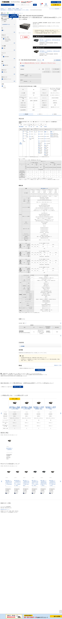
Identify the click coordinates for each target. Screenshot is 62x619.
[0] (41, 4)
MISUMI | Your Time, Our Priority (7, 1)
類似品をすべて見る (57, 365)
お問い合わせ (46, 5)
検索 (35, 4)
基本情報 (22, 346)
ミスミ (20, 13)
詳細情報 (55, 114)
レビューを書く (18, 386)
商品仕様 (26, 114)
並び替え (51, 327)
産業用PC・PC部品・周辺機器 (13, 8)
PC (21, 8)
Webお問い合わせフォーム (5, 509)
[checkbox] (9, 21)
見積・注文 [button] (57, 4)
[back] (1, 413)
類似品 (23, 65)
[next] (60, 413)
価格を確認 (57, 69)
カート (41, 5)
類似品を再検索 (41, 369)
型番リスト (41, 114)
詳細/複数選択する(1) (6, 24)
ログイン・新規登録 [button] (56, 2)
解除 (14, 32)
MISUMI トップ (3, 8)
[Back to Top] (60, 611)
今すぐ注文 (47, 71)
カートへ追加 (56, 71)
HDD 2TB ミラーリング (7, 79)
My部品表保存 (58, 60)
